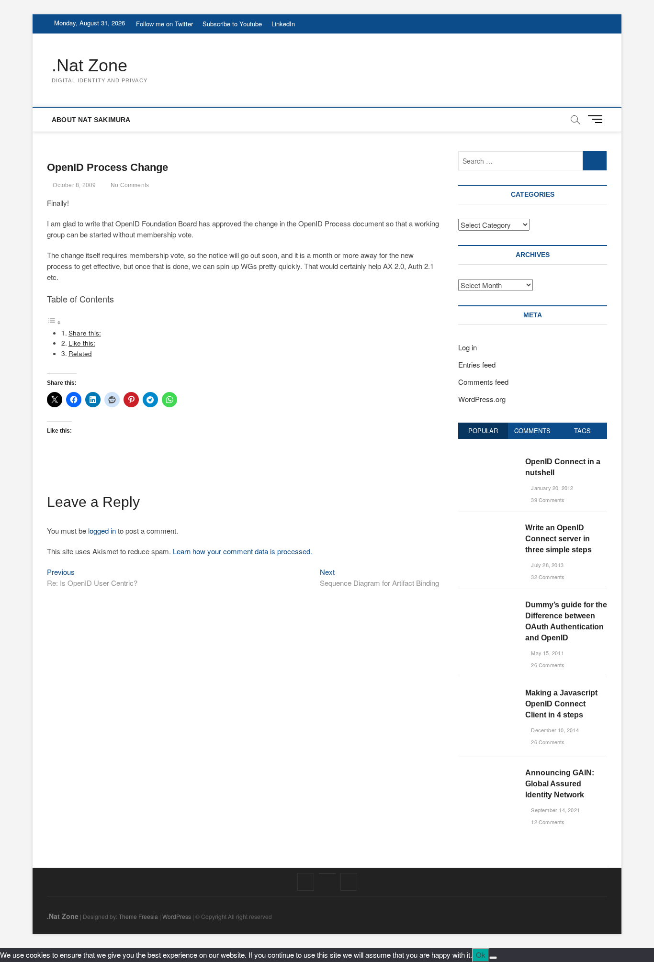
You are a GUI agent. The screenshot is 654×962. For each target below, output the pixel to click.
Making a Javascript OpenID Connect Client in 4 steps (561, 704)
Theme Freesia (138, 916)
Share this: (84, 332)
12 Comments (547, 822)
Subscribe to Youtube (232, 23)
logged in (102, 531)
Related (80, 353)
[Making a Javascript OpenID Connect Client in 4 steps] (488, 692)
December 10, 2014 (554, 730)
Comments (532, 430)
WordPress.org (482, 399)
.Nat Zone (89, 65)
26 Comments (547, 665)
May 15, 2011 (547, 653)
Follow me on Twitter (164, 23)
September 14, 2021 (555, 810)
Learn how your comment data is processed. (242, 551)
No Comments (129, 185)
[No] (493, 957)
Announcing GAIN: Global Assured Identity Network (559, 784)
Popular (483, 430)
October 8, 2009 (73, 185)
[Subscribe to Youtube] (327, 873)
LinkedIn (283, 23)
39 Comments (547, 499)
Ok (480, 955)
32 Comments (547, 577)
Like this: (81, 342)
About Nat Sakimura (91, 119)
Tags (582, 430)
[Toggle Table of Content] (54, 322)
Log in (467, 347)
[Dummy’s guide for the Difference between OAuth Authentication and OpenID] (488, 604)
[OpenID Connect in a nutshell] (488, 461)
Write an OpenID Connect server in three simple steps (558, 539)
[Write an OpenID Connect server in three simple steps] (488, 527)
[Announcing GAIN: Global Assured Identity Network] (488, 772)
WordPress (176, 916)
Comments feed (483, 382)
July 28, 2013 (547, 565)
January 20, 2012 (551, 488)
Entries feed (477, 364)
